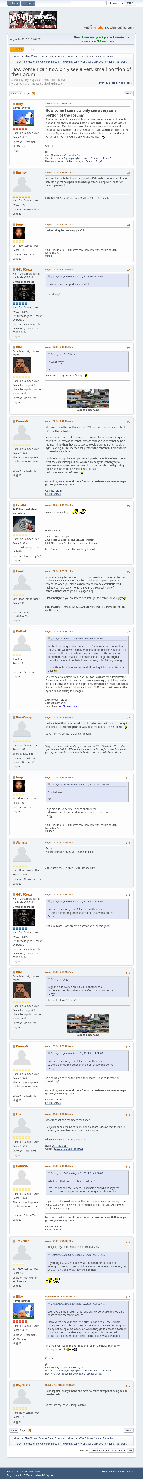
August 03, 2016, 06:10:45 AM (59, 842)
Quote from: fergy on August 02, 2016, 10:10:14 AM (77, 276)
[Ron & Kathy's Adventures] (14, 667)
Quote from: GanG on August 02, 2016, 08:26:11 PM (77, 638)
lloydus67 (23, 1385)
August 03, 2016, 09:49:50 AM (59, 1114)
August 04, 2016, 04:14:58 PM (59, 1240)
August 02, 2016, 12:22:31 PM (59, 505)
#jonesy (22, 842)
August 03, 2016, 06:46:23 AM (59, 894)
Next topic (125, 83)
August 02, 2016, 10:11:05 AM (59, 269)
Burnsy (21, 173)
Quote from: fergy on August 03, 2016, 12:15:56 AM (77, 901)
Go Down (16, 93)
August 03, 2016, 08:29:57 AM (59, 972)
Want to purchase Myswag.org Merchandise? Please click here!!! (78, 158)
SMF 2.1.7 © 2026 (15, 1471)
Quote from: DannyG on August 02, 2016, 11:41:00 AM (78, 1303)
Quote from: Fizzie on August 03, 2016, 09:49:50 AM (77, 1173)
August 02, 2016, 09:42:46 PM (59, 717)
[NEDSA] (14, 608)
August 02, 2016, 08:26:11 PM (59, 571)
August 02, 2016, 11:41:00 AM (59, 421)
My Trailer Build (53, 493)
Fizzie (20, 1114)
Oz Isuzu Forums (54, 490)
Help (104, 1471)
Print (129, 93)
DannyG (22, 421)
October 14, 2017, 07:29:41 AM (60, 1384)
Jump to (84, 1450)
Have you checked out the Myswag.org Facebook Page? (73, 161)
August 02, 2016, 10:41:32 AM (59, 347)
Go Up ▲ (131, 1471)
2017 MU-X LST (60, 1145)
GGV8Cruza (24, 269)
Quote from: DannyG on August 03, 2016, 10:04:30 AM (78, 1255)
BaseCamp (24, 717)
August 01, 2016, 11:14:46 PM (59, 103)
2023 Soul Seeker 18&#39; (69, 1148)
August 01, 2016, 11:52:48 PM (59, 172)
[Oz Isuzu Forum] (14, 466)
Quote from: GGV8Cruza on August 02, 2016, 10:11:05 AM (80, 784)
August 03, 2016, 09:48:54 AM (59, 1046)
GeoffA (21, 505)
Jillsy (19, 104)
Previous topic (108, 83)
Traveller (22, 1241)
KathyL (21, 631)
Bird (19, 347)
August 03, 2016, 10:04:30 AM (59, 1166)
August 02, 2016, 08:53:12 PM (59, 631)
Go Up (14, 1430)
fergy (20, 224)
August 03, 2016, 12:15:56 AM (59, 777)
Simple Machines (32, 1471)
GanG (20, 571)
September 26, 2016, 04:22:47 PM (61, 1296)
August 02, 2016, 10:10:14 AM (59, 224)
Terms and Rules (117, 1471)
